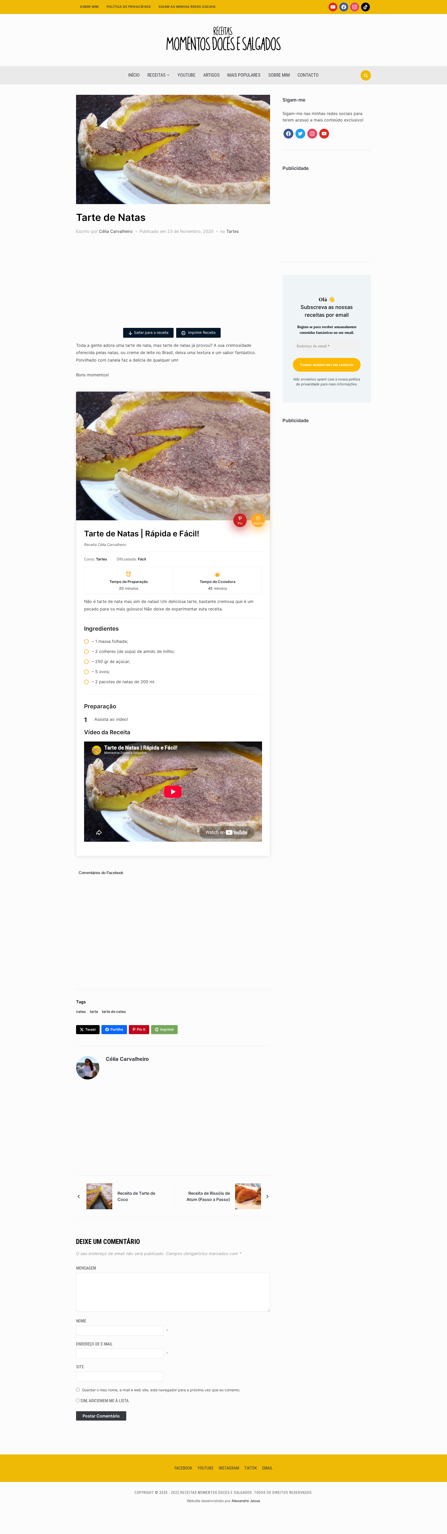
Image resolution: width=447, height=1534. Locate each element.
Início (134, 75)
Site (80, 1366)
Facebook (183, 1468)
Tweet (90, 1029)
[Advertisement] (173, 278)
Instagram (229, 1468)
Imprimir (167, 1029)
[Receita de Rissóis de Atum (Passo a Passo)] (248, 1195)
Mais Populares (243, 75)
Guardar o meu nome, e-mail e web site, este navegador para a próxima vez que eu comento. (161, 1390)
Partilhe (116, 1029)
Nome (81, 1321)
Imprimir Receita (201, 332)
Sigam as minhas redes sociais (187, 7)
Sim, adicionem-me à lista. (104, 1400)
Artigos (211, 75)
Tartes (232, 231)
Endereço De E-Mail (94, 1344)
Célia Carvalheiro (116, 231)
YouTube (186, 75)
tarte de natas (114, 1011)
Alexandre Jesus (246, 1501)
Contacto (308, 75)
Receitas (156, 75)
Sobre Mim (89, 7)
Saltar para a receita (151, 332)
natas (81, 1011)
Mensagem (86, 1268)
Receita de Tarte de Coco (136, 1196)
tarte (94, 1011)
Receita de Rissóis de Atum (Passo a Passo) (208, 1196)
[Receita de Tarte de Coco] (99, 1195)
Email (267, 1468)
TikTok (250, 1468)
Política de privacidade (129, 7)
